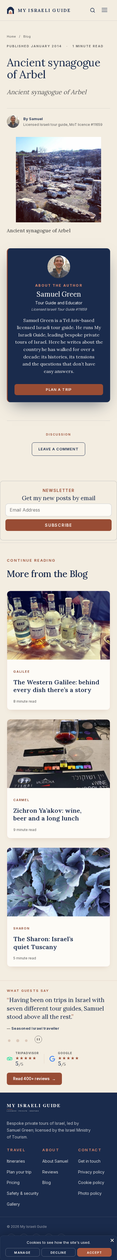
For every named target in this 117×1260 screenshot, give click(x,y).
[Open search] (92, 10)
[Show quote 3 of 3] (26, 1041)
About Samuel (55, 1161)
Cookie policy (91, 1182)
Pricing (13, 1182)
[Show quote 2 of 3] (17, 1041)
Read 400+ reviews (34, 1078)
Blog (27, 36)
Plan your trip (19, 1171)
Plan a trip (59, 389)
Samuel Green (59, 294)
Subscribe (58, 525)
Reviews (50, 1171)
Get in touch (89, 1161)
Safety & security (23, 1193)
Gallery (13, 1204)
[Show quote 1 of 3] (9, 1041)
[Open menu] (104, 10)
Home (11, 36)
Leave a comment (58, 449)
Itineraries (16, 1161)
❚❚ (38, 1039)
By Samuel (33, 118)
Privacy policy (91, 1171)
